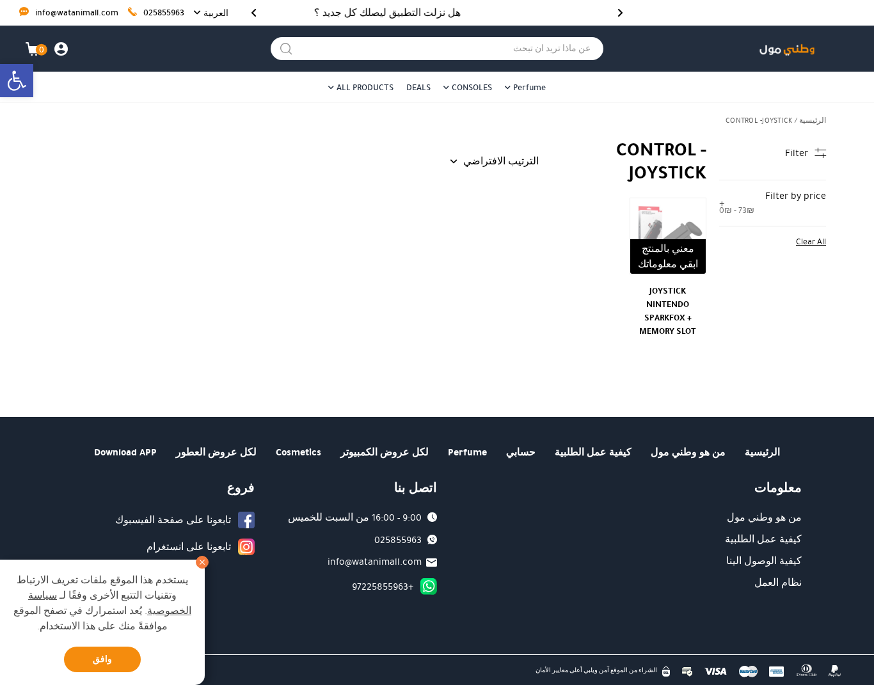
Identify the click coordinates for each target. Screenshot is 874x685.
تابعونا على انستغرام (189, 547)
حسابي (521, 452)
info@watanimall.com (75, 13)
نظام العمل (778, 583)
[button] (16, 80)
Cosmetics (298, 452)
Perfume (529, 87)
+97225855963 (382, 586)
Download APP (125, 452)
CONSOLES (472, 87)
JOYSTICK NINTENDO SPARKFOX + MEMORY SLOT (667, 311)
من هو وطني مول (688, 452)
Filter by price (772, 203)
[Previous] (620, 13)
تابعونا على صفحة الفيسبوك (173, 520)
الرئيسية (812, 120)
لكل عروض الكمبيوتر (384, 452)
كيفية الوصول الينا (764, 561)
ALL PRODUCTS (365, 87)
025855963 (162, 13)
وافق (102, 659)
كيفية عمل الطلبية (593, 452)
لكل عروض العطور (216, 452)
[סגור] (202, 562)
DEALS (418, 87)
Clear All (811, 241)
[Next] (253, 13)
